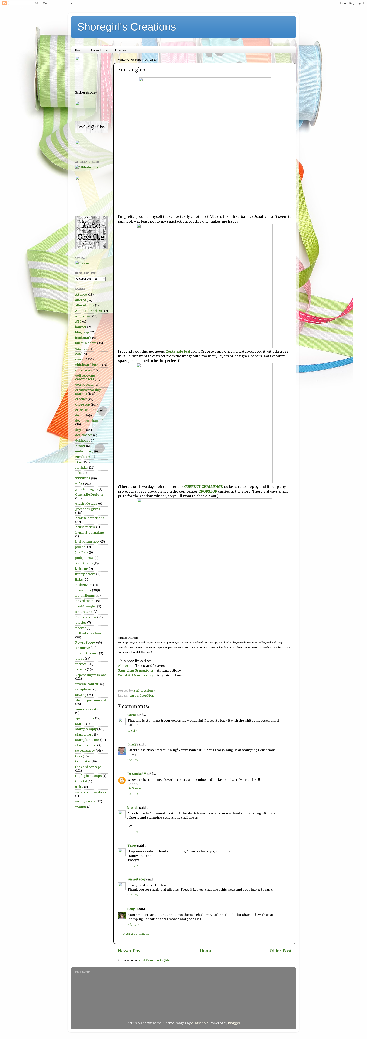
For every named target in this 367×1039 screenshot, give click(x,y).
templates (83, 761)
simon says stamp (89, 709)
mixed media (85, 601)
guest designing (87, 509)
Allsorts (125, 665)
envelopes (83, 457)
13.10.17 (132, 832)
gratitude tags (86, 504)
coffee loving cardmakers (85, 377)
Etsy (78, 462)
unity (79, 787)
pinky (131, 744)
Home (79, 50)
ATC (78, 321)
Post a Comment (136, 934)
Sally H (132, 909)
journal (80, 547)
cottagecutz (84, 385)
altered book (84, 305)
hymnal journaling (89, 533)
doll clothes (84, 435)
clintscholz (199, 1023)
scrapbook (83, 689)
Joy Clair (81, 552)
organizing (84, 612)
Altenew (81, 294)
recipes (81, 664)
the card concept (88, 767)
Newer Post (130, 951)
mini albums (85, 596)
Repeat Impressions (91, 675)
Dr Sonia (134, 788)
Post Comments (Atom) (156, 960)
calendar (82, 349)
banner (80, 327)
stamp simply (86, 729)
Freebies (120, 50)
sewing (80, 695)
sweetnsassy (85, 751)
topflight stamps (88, 776)
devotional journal (89, 421)
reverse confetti (87, 684)
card (78, 354)
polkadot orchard (88, 633)
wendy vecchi (85, 801)
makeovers (83, 585)
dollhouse (82, 441)
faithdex (81, 467)
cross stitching (87, 410)
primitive (82, 648)
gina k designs (86, 489)
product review (86, 653)
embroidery (84, 451)
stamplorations (87, 740)
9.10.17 (132, 731)
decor (79, 415)
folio (78, 473)
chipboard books (88, 365)
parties (80, 622)
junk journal (84, 558)
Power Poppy (85, 642)
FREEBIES (82, 478)
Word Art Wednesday (136, 675)
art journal (83, 316)
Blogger (234, 1023)
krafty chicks (85, 574)
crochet (81, 399)
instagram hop (87, 541)
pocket (80, 628)
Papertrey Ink (86, 617)
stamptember (86, 745)
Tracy (132, 846)
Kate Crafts (84, 563)
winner (80, 807)
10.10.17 (132, 760)
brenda (132, 808)
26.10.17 (133, 925)
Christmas (83, 370)
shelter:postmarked (90, 700)
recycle (80, 669)
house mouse (85, 527)
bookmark (83, 338)
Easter (80, 446)
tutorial (81, 781)
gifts (79, 484)
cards (133, 695)
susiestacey (136, 879)
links (79, 579)
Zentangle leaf (178, 351)
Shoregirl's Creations (126, 27)
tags (78, 756)
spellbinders (84, 718)
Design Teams (99, 50)
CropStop (146, 695)
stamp (80, 724)
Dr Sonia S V (136, 774)
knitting (81, 569)
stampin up (84, 734)
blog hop (82, 332)
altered (80, 300)
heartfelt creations (89, 518)
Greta (131, 715)
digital (80, 430)
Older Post (281, 951)
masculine (83, 590)
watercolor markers (90, 792)
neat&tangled (85, 606)
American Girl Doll (89, 311)
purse (79, 659)
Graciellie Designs (89, 494)
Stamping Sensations (136, 670)
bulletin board (86, 343)
